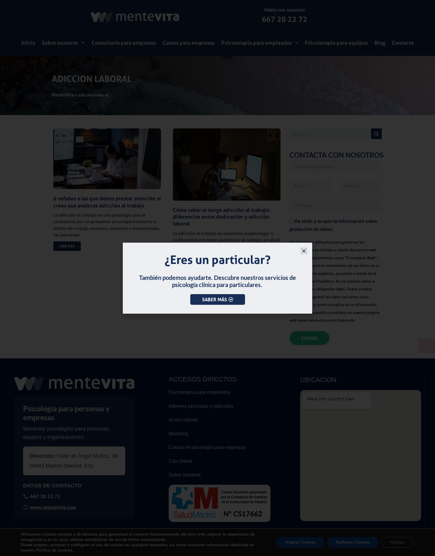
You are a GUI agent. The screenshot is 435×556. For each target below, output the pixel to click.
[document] (217, 278)
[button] (304, 251)
